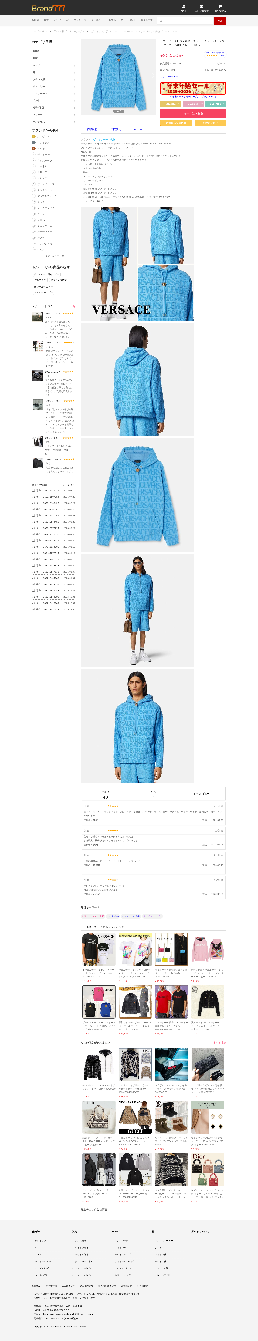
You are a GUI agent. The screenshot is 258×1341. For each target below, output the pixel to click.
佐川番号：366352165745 (45, 509)
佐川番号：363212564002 (45, 597)
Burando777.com (61, 1326)
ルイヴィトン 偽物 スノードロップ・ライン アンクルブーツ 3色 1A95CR (171, 1141)
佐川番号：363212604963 (45, 578)
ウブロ (41, 214)
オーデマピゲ (44, 232)
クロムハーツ (44, 160)
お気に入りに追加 (176, 122)
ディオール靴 (161, 1268)
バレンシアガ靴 (163, 1275)
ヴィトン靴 (160, 1254)
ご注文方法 (51, 1286)
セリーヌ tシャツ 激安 (93, 916)
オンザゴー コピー (43, 287)
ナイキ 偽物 (113, 916)
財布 (46, 20)
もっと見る (69, 485)
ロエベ (41, 220)
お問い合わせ (210, 122)
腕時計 (35, 20)
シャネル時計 (42, 1275)
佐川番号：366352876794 (45, 528)
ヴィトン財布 (82, 1248)
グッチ (41, 202)
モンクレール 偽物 (131, 916)
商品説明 (92, 129)
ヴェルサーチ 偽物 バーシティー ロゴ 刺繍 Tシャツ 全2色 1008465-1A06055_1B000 (171, 1025)
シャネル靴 (160, 1261)
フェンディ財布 (83, 1268)
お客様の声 (142, 1286)
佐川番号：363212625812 (45, 609)
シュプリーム (44, 226)
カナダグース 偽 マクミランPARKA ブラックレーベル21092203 (96, 1193)
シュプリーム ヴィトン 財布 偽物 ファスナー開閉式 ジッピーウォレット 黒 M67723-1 (207, 1088)
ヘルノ (41, 249)
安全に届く (216, 104)
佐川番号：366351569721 (45, 490)
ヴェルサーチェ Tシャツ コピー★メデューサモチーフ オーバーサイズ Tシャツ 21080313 (135, 973)
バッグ (58, 20)
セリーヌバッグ (123, 1275)
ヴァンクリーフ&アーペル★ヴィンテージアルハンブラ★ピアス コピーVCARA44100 (207, 1141)
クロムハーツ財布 (84, 1261)
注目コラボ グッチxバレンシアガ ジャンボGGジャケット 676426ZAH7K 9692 (134, 1141)
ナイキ (41, 149)
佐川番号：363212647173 (45, 572)
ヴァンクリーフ (46, 184)
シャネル (42, 166)
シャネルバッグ (123, 1254)
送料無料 (171, 104)
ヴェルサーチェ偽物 (104, 139)
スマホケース (116, 20)
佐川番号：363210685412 (45, 522)
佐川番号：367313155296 (45, 547)
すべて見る (219, 1042)
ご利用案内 (115, 129)
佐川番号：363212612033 (45, 584)
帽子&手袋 (147, 20)
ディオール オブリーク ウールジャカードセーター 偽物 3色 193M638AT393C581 (135, 1088)
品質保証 (193, 104)
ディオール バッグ (124, 1261)
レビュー (137, 129)
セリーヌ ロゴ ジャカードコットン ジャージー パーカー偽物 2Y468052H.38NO (135, 1193)
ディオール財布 (83, 1275)
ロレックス (43, 142)
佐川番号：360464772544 (45, 553)
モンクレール (44, 190)
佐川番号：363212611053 (45, 590)
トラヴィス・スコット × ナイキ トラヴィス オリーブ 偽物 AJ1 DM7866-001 (171, 1088)
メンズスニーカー (164, 1241)
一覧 (72, 306)
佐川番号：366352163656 (45, 503)
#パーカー (173, 77)
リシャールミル (43, 1261)
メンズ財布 (80, 1241)
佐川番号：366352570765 (45, 515)
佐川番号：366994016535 (45, 534)
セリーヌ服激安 (59, 280)
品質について (68, 1286)
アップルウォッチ (47, 196)
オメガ (41, 238)
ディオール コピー (43, 292)
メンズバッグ (121, 1241)
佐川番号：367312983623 (45, 565)
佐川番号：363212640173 (45, 559)
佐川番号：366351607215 (45, 497)
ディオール (43, 154)
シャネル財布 (82, 1254)
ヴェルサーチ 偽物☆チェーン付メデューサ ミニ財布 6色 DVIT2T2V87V (171, 973)
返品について (86, 1286)
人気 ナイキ (40, 280)
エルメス (42, 178)
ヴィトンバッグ (123, 1248)
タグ (162, 77)
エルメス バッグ (123, 1268)
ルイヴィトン (44, 137)
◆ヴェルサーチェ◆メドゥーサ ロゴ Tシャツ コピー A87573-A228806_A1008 (98, 973)
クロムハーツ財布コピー (46, 274)
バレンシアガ (44, 244)
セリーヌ (42, 172)
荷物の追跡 (126, 1286)
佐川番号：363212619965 (45, 603)
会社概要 (36, 1286)
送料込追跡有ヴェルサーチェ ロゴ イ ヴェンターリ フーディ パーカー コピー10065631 (207, 973)
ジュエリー (97, 20)
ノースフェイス (46, 208)
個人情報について (107, 1286)
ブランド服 (80, 20)
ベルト (132, 20)
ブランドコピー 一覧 (53, 256)
